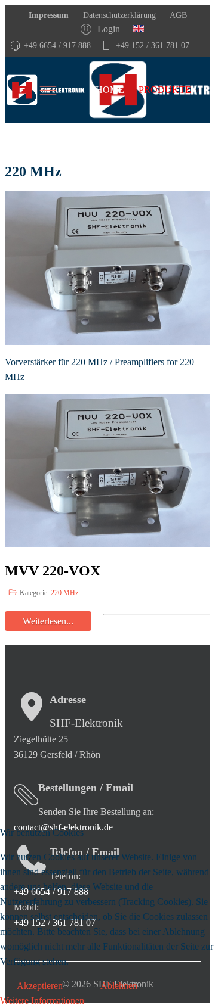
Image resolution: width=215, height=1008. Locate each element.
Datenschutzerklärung (118, 15)
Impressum (49, 15)
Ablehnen (118, 986)
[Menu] (64, 90)
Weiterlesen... (48, 621)
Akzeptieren (40, 986)
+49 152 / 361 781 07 (152, 45)
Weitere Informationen (42, 1000)
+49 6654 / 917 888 (57, 45)
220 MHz (64, 593)
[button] (102, 29)
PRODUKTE (165, 90)
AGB (177, 15)
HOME (110, 90)
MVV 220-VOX (52, 570)
